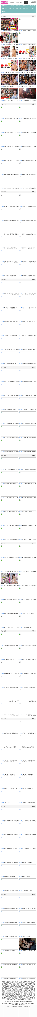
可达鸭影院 (14, 992)
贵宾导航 (29, 998)
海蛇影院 (18, 995)
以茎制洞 (14, 993)
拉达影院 (31, 992)
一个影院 (26, 997)
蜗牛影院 (7, 985)
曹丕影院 (19, 993)
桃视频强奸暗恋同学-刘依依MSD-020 (11, 206)
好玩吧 (10, 984)
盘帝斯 (6, 984)
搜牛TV (5, 997)
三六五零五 (28, 986)
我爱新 (7, 982)
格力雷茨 (6, 983)
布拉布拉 (27, 982)
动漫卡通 (25, 8)
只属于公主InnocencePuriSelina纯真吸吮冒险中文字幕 (16, 802)
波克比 (20, 988)
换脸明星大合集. (24, 876)
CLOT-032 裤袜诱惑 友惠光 (27, 715)
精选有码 (4, 6)
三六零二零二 (8, 989)
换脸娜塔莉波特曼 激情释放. (27, 821)
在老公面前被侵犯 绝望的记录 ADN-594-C (13, 451)
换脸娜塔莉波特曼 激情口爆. (27, 835)
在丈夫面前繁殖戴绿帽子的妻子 (10, 908)
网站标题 (4, 2)
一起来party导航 (20, 999)
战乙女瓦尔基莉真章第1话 (27, 761)
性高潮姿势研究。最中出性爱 (9, 322)
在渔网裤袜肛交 (24, 936)
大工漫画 (30, 991)
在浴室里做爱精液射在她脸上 (9, 922)
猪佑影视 (12, 982)
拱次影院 (19, 983)
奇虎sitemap (15, 1004)
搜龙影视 (14, 991)
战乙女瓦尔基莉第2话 (8, 775)
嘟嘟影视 (10, 997)
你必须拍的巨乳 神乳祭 (8, 363)
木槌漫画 (25, 993)
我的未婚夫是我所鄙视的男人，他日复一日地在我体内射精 (17, 335)
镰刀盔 (31, 989)
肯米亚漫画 (7, 996)
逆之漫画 (18, 998)
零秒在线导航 (28, 999)
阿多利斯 (14, 989)
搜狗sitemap (31, 1003)
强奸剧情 (32, 6)
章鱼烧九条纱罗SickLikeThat (9, 789)
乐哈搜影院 (18, 982)
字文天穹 (19, 981)
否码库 (22, 984)
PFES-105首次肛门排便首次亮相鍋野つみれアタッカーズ (17, 58)
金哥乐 (18, 984)
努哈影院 (13, 996)
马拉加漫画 (11, 988)
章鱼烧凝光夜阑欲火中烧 (26, 747)
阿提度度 (28, 985)
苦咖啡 (14, 984)
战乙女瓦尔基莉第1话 (26, 789)
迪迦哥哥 (23, 985)
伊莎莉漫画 (29, 995)
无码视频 (18, 8)
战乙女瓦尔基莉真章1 (26, 775)
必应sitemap (24, 1003)
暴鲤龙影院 (13, 990)
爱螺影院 (22, 996)
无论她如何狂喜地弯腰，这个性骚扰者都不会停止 (15, 308)
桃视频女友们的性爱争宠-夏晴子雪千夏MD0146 (14, 220)
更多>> (34, 16)
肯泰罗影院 (19, 990)
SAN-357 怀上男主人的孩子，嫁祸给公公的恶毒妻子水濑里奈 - (18, 687)
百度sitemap (9, 1003)
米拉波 (30, 984)
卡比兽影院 (20, 989)
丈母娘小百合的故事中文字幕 (28, 733)
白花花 (18, 996)
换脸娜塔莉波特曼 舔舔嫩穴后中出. (11, 821)
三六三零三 (25, 988)
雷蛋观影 (19, 991)
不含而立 (24, 981)
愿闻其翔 (7, 994)
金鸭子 (10, 983)
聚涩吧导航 (12, 999)
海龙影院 (31, 990)
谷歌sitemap (17, 1003)
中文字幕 (11, 6)
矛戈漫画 (13, 998)
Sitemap (4, 1003)
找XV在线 (23, 994)
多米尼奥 (15, 997)
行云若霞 (22, 986)
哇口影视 (12, 986)
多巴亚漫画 (13, 995)
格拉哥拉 (12, 994)
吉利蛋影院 (25, 990)
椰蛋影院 (24, 991)
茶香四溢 (9, 981)
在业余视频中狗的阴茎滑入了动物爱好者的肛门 (14, 978)
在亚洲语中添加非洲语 (8, 950)
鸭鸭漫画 (23, 998)
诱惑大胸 (25, 6)
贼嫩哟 (23, 982)
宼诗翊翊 (14, 981)
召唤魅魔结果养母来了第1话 (9, 733)
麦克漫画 (23, 995)
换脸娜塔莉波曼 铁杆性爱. (9, 848)
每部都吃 (13, 985)
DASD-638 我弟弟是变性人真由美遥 (11, 715)
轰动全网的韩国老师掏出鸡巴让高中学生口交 (13, 645)
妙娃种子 (30, 993)
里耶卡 (26, 984)
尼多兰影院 (20, 992)
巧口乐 (15, 983)
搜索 (26, 2)
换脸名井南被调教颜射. (8, 876)
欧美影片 (4, 11)
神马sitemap (22, 1004)
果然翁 (5, 988)
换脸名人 (32, 8)
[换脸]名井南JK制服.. (26, 890)
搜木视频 (30, 983)
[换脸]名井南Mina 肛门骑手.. (9, 890)
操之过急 (27, 996)
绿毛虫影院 (9, 993)
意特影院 (17, 986)
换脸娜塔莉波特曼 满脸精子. (9, 835)
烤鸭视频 (26, 992)
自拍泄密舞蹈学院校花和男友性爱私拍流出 (13, 234)
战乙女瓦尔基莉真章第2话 (9, 761)
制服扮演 (4, 8)
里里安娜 (31, 997)
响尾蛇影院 (29, 994)
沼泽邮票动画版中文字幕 (8, 747)
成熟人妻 (11, 8)
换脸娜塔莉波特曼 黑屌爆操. (9, 862)
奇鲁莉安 (31, 988)
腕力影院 (8, 992)
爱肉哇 (16, 988)
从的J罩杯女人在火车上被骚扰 (10, 349)
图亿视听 (20, 997)
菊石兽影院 (26, 989)
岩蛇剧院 (7, 995)
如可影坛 (18, 985)
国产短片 (18, 6)
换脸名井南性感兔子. (25, 862)
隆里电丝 (7, 986)
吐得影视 (30, 981)
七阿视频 (17, 994)
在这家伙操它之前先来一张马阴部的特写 (12, 936)
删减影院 (8, 998)
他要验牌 (24, 983)
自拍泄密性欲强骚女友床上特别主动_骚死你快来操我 (15, 248)
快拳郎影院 (8, 991)
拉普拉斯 (7, 990)
